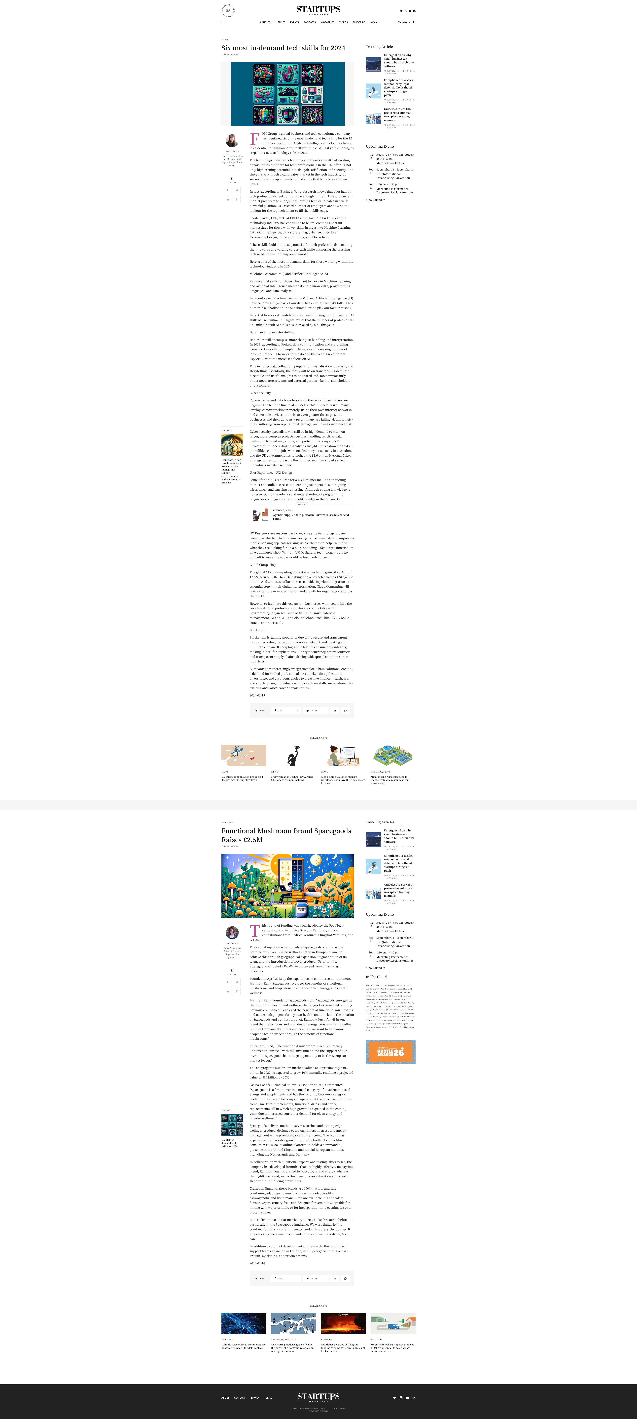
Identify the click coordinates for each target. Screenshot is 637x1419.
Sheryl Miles (232, 151)
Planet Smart (375, 1016)
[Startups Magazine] (318, 10)
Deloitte (385, 992)
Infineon (399, 1002)
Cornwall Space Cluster (401, 989)
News (224, 39)
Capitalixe (371, 989)
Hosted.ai (371, 1002)
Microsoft (399, 1006)
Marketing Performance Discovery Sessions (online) (394, 190)
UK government (382, 1027)
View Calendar (375, 200)
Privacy (255, 1397)
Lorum (389, 1006)
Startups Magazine (388, 1020)
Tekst (372, 1023)
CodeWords (383, 989)
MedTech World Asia (390, 163)
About (225, 1397)
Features (277, 1339)
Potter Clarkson (391, 1016)
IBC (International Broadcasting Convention (393, 175)
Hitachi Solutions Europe (396, 999)
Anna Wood (232, 943)
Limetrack (409, 1002)
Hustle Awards (385, 1002)
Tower (370, 1027)
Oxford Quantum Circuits (388, 1013)
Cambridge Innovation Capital (397, 985)
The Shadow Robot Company (398, 1023)
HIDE (380, 999)
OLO (372, 1013)
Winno (370, 1030)
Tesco (380, 1023)
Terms (268, 1397)
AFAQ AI (370, 985)
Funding (278, 510)
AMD (379, 985)
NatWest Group (381, 1009)
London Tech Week (375, 1006)
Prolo (403, 1016)
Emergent (396, 992)
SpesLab (373, 1020)
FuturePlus (385, 995)
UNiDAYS (396, 1027)
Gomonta (396, 995)
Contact (239, 1397)
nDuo (393, 1009)
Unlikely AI (408, 1027)
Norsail (401, 1009)
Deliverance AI (373, 992)
